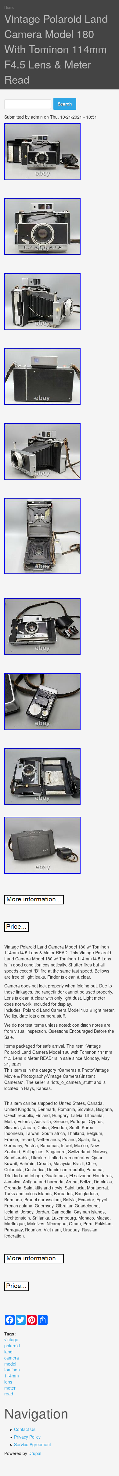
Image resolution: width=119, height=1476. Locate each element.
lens (8, 1382)
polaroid (12, 1345)
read (8, 1394)
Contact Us (24, 1429)
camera (11, 1358)
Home (9, 7)
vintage (11, 1339)
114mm (11, 1376)
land (8, 1352)
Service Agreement (32, 1444)
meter (10, 1388)
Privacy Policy (27, 1437)
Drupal (34, 1453)
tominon (12, 1369)
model (10, 1364)
